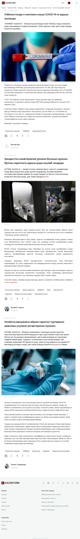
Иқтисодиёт (5, 506)
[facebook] (58, 483)
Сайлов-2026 (12, 8)
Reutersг (56, 345)
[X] (28, 136)
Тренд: (3, 8)
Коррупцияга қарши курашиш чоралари (54, 506)
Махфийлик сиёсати (48, 498)
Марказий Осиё (39, 131)
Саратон (8, 294)
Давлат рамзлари (47, 502)
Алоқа (3, 525)
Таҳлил (3, 502)
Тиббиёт (26, 131)
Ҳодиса (34, 8)
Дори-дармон (28, 290)
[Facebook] (22, 136)
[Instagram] (6, 136)
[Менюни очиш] (76, 2)
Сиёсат (4, 498)
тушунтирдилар (10, 282)
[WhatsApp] (11, 136)
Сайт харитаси (6, 521)
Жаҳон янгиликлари (23, 294)
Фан (49, 290)
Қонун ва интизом (45, 8)
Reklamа (4, 529)
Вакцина (36, 451)
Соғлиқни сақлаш (12, 131)
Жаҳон (3, 510)
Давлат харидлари (48, 510)
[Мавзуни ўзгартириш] (70, 2)
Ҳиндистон (58, 290)
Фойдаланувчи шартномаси (51, 494)
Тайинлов (27, 8)
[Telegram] (17, 136)
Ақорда (20, 8)
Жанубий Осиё (41, 294)
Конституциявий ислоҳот (61, 8)
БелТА (45, 177)
